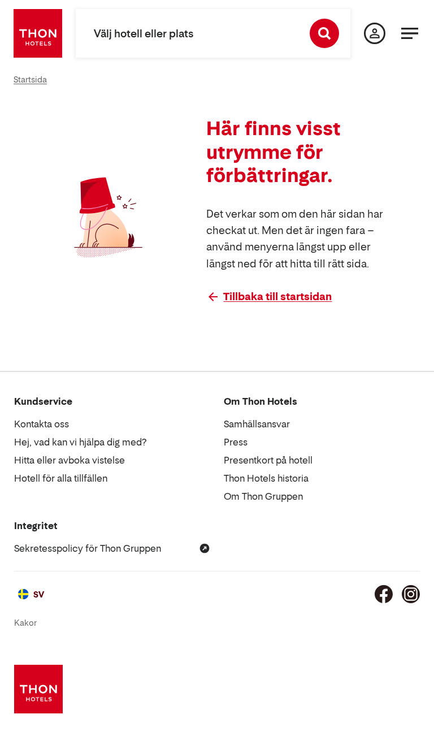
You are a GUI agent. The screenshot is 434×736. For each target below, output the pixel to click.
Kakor (25, 622)
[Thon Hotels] (38, 33)
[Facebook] (384, 594)
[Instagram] (411, 594)
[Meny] (409, 33)
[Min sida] (374, 33)
